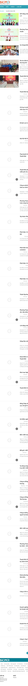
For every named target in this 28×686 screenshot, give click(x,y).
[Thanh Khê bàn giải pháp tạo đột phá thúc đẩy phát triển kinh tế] (9, 97)
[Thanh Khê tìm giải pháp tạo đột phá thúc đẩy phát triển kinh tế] (9, 81)
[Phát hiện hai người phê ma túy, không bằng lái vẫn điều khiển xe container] (9, 253)
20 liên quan (25, 470)
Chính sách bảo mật (3, 680)
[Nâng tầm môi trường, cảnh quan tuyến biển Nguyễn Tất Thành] (9, 346)
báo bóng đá (23, 665)
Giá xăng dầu (16, 665)
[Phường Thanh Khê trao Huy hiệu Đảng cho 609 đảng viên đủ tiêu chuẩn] (9, 35)
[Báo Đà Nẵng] (22, 33)
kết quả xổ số (3, 671)
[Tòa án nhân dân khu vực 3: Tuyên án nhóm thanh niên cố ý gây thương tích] (9, 66)
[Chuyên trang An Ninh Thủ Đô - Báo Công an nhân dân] (21, 452)
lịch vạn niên (6, 664)
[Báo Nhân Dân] (21, 501)
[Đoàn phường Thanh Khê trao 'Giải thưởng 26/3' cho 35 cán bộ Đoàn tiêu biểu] (9, 580)
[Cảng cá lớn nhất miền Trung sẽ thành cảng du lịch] (9, 597)
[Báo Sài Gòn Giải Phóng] (21, 437)
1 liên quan (25, 78)
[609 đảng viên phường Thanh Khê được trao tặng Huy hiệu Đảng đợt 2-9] (9, 19)
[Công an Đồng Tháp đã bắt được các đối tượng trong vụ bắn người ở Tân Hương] (9, 502)
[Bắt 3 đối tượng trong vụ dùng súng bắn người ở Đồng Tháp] (9, 440)
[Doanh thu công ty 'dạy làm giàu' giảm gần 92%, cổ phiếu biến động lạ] (9, 629)
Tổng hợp (14, 677)
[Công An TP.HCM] (21, 470)
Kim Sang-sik (13, 664)
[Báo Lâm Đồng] (21, 407)
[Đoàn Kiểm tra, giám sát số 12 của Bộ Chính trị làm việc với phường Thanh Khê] (9, 362)
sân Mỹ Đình (9, 669)
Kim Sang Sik (3, 669)
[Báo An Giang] (21, 47)
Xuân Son (9, 671)
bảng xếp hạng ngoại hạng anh (19, 671)
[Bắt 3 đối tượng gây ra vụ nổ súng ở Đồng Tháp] (9, 533)
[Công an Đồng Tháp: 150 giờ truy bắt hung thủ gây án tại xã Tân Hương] (9, 487)
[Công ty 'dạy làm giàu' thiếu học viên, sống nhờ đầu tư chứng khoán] (9, 644)
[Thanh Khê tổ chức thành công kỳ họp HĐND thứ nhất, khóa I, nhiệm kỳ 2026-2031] (9, 565)
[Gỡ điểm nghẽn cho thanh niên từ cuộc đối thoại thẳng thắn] (9, 424)
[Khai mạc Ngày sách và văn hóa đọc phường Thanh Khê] (9, 378)
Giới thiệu (2, 677)
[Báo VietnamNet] (21, 252)
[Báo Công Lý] (21, 281)
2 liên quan (25, 111)
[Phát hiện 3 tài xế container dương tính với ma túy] (9, 284)
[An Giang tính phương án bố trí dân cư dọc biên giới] (9, 50)
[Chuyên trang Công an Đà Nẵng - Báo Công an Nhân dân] (21, 18)
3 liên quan (26, 593)
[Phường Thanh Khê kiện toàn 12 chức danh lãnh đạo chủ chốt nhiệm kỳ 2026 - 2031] (9, 549)
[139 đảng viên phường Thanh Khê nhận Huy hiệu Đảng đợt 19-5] (9, 331)
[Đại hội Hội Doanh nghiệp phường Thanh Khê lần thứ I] (9, 144)
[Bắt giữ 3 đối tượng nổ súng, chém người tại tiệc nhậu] (9, 455)
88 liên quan (25, 18)
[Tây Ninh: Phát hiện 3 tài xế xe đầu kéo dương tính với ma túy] (9, 222)
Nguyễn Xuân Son (12, 667)
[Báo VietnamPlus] (22, 218)
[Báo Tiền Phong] (21, 421)
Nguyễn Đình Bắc (4, 667)
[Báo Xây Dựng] (21, 236)
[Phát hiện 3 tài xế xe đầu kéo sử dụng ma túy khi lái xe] (9, 268)
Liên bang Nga (21, 669)
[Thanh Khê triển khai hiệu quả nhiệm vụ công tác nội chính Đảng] (9, 393)
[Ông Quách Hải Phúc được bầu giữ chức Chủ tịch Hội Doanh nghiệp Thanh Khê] (9, 159)
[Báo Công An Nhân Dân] (22, 265)
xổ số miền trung (20, 667)
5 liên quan (25, 281)
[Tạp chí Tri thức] (21, 641)
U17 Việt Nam (20, 664)
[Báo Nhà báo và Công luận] (22, 611)
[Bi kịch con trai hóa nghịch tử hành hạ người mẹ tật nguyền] (9, 128)
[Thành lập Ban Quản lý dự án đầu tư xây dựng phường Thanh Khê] (9, 300)
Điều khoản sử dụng (3, 678)
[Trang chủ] (5, 2)
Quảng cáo (2, 681)
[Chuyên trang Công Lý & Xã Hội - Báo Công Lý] (21, 125)
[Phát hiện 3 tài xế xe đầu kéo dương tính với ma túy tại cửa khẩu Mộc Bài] (9, 237)
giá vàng (15, 669)
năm (2, 664)
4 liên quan (26, 407)
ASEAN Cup (3, 665)
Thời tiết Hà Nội (10, 665)
